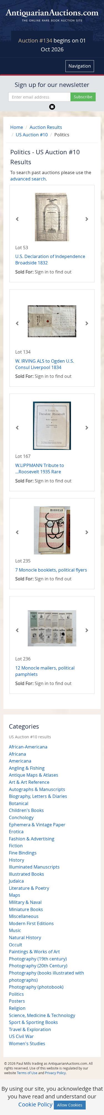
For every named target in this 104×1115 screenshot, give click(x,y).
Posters (17, 1001)
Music (15, 930)
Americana (20, 761)
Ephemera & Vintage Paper (37, 825)
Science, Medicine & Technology (42, 1015)
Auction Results (46, 127)
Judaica (16, 881)
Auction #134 (36, 40)
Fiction (16, 846)
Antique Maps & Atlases (33, 775)
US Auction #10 (32, 135)
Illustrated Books (26, 874)
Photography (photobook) (36, 987)
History (16, 860)
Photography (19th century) (38, 959)
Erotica (16, 832)
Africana (17, 754)
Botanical (18, 803)
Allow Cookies (69, 1105)
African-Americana (28, 747)
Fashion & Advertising (31, 839)
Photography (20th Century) (38, 966)
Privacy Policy (55, 1073)
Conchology (21, 817)
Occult (15, 945)
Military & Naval (25, 902)
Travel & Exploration (30, 1029)
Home (16, 127)
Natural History (25, 938)
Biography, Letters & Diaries (38, 796)
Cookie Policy (35, 1104)
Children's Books (26, 810)
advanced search (28, 179)
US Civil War (21, 1036)
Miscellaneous (24, 916)
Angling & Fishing (27, 768)
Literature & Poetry (29, 888)
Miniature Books (26, 909)
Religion (17, 1008)
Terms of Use (27, 1073)
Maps (14, 895)
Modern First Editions (31, 923)
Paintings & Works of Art (34, 952)
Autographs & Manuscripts (37, 789)
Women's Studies (27, 1043)
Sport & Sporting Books (33, 1022)
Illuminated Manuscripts (34, 867)
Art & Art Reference (29, 782)
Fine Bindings (23, 853)
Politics (16, 994)
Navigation (80, 66)
